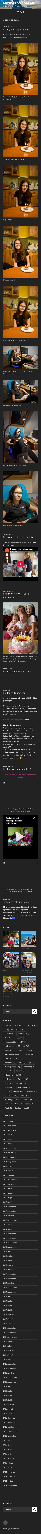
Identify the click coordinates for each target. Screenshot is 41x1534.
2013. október (8, 1373)
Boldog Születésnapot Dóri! (17, 769)
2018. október (8, 1216)
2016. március (8, 1265)
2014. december (9, 1328)
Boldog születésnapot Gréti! (17, 671)
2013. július (7, 1387)
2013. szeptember (10, 1378)
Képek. (27, 720)
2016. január (8, 1270)
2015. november (9, 1279)
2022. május (8, 1121)
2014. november (9, 1333)
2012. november (9, 1422)
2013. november (9, 1369)
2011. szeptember (10, 1485)
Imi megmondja (12, 1067)
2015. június (8, 1301)
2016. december (9, 1234)
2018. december (9, 1207)
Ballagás (8, 1030)
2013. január (8, 1413)
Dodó (19, 1038)
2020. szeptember (10, 1157)
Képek (8, 1071)
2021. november (9, 1126)
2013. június (8, 1391)
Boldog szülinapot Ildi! (14, 693)
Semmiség (18, 1092)
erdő (26, 1046)
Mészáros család (18, 3)
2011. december (9, 1472)
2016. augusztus (9, 1247)
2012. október (8, 1427)
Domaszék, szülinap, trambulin (18, 537)
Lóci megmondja (12, 1079)
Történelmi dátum (13, 1104)
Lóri (25, 1079)
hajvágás (8, 1059)
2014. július (7, 1346)
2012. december (9, 1418)
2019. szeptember (10, 1180)
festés (19, 1050)
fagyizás (8, 1050)
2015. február (8, 1319)
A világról (30, 1026)
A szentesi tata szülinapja (16, 902)
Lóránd (8, 1083)
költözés (20, 1071)
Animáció (18, 1026)
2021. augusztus (9, 1130)
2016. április (8, 1261)
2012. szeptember (10, 1432)
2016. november (9, 1238)
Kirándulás (28, 1067)
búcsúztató (9, 1034)
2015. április (8, 1310)
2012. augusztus (9, 1436)
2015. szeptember (10, 1288)
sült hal (28, 1100)
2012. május (7, 1449)
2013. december (9, 1364)
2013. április (8, 1400)
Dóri (21, 1042)
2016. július (7, 1252)
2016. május (8, 1256)
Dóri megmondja (12, 1046)
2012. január (8, 1467)
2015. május (8, 1306)
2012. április (7, 1454)
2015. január (8, 1324)
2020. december (9, 1148)
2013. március (8, 1404)
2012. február (8, 1463)
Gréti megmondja (12, 1054)
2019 (7, 1026)
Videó (8, 1108)
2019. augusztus (9, 1184)
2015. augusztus (9, 1292)
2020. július (7, 1166)
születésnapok (11, 1096)
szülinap (8, 1100)
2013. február (8, 1409)
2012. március (8, 1458)
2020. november (9, 1153)
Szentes (31, 1092)
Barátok (20, 1030)
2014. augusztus (9, 1342)
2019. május (8, 1198)
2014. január (8, 1360)
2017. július (7, 1225)
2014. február (8, 1355)
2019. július (7, 1189)
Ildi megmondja (26, 1063)
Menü (22, 12)
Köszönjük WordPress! (11, 1529)
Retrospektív (24, 1087)
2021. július (7, 1135)
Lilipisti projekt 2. (12, 1075)
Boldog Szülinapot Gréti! (15, 29)
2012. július (7, 1441)
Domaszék (10, 1042)
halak (19, 1059)
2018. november (9, 1211)
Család (8, 1038)
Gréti (29, 1050)
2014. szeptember (10, 1337)
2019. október (8, 1175)
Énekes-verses (22, 1108)
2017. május (7, 1229)
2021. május (7, 1144)
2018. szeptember (10, 1220)
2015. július (7, 1297)
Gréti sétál (29, 1054)
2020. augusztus (9, 1162)
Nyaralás (21, 1083)
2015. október (8, 1283)
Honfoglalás (10, 1063)
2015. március (8, 1315)
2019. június (8, 1193)
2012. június (7, 1445)
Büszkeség (23, 1034)
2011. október (8, 1481)
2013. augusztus (9, 1382)
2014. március (8, 1351)
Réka (7, 1092)
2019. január (8, 1202)
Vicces (28, 1104)
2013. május (8, 1396)
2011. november (9, 1476)
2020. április (8, 1171)
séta (19, 1100)
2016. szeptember (10, 1243)
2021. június (7, 1139)
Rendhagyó (9, 1087)
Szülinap (25, 1096)
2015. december (9, 1274)
